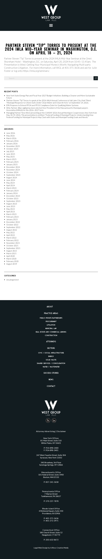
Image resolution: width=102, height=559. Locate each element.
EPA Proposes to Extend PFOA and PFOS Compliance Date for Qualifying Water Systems (42, 105)
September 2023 (13, 201)
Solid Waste (51, 360)
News (51, 379)
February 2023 (12, 217)
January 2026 (12, 143)
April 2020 (10, 256)
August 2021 (11, 251)
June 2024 (10, 180)
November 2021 (13, 243)
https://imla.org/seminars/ (36, 70)
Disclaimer (61, 431)
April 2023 (10, 211)
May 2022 (10, 232)
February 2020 (12, 261)
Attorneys (51, 341)
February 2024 (12, 190)
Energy (51, 356)
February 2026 (12, 141)
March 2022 (11, 238)
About (50, 306)
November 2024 (13, 170)
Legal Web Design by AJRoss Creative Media (51, 548)
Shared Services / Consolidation (51, 363)
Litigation (51, 325)
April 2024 (10, 185)
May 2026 (10, 136)
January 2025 (12, 164)
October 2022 (12, 225)
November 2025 (13, 146)
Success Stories (51, 373)
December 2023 (13, 196)
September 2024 (13, 175)
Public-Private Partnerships (51, 318)
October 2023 (12, 198)
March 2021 (11, 253)
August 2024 (11, 177)
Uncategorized (12, 280)
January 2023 (12, 219)
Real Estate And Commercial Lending (51, 332)
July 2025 (10, 151)
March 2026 (11, 138)
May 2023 (10, 209)
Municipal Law (51, 328)
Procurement (51, 321)
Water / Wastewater (51, 367)
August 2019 (11, 264)
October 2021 (12, 245)
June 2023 (10, 206)
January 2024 (12, 193)
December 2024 (13, 167)
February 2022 (12, 240)
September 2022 (13, 227)
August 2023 (11, 204)
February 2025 (12, 162)
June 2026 (10, 133)
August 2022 (11, 230)
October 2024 (12, 172)
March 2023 (11, 214)
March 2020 (11, 259)
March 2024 (11, 188)
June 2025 (10, 154)
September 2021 (13, 248)
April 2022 (10, 235)
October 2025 (12, 149)
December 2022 (13, 222)
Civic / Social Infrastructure (51, 353)
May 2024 (10, 183)
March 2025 (11, 159)
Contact (51, 386)
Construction (51, 335)
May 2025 (10, 156)
